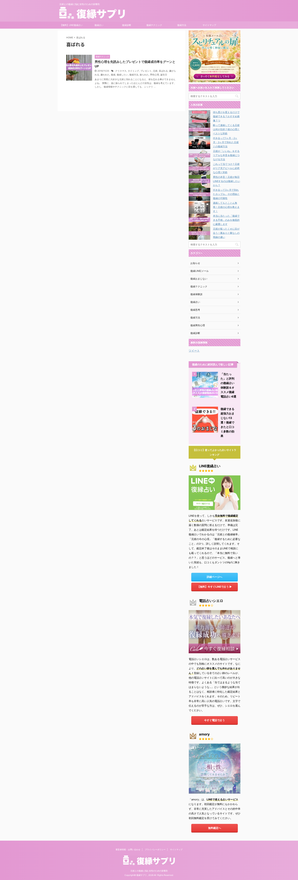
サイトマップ (209, 25)
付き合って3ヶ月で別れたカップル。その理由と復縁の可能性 (226, 194)
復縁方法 (181, 25)
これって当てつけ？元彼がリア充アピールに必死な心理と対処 (226, 168)
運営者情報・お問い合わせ (128, 849)
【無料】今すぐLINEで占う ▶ (214, 586)
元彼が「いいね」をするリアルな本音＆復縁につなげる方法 (226, 155)
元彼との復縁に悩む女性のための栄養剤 (149, 870)
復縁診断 (126, 25)
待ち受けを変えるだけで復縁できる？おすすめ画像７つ (226, 116)
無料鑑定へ (214, 828)
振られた (144, 74)
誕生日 (163, 74)
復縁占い (99, 25)
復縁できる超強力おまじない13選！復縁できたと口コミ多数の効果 (227, 422)
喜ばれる (163, 71)
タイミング (133, 71)
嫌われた (105, 74)
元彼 (155, 71)
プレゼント (146, 71)
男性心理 (154, 74)
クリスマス (120, 71)
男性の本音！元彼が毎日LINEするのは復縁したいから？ (226, 181)
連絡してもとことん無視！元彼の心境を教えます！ (226, 207)
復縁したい (122, 74)
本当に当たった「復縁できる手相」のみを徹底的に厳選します (226, 220)
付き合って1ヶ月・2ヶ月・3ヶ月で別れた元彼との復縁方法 (226, 142)
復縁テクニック (154, 25)
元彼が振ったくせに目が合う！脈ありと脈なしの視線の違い (226, 232)
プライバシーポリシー (155, 849)
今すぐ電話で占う (214, 720)
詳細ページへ (214, 576)
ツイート (194, 350)
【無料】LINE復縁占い (71, 25)
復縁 (113, 74)
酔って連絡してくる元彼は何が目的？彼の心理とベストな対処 (226, 129)
